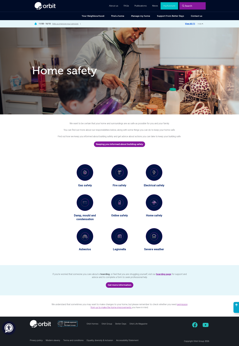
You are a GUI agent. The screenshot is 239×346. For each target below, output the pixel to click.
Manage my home (140, 16)
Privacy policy (36, 340)
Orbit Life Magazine (138, 324)
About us (113, 6)
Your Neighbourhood (93, 16)
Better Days (120, 324)
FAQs (126, 6)
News (155, 6)
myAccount (169, 6)
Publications (140, 6)
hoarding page (163, 274)
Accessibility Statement (127, 340)
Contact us (196, 16)
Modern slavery (53, 340)
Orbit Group (107, 324)
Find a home (117, 16)
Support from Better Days (170, 16)
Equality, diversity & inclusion (100, 340)
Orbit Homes (92, 324)
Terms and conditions (73, 340)
